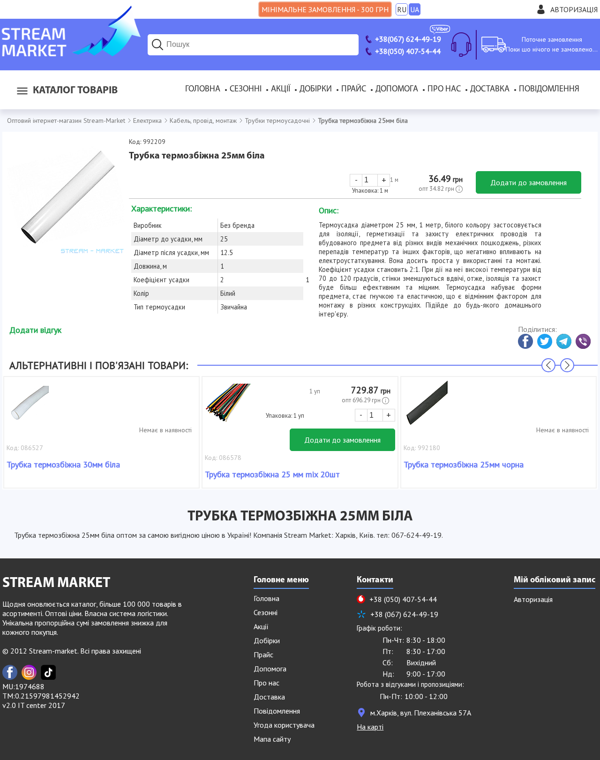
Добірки (316, 89)
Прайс (353, 89)
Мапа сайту (272, 739)
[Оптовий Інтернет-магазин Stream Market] (70, 53)
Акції (280, 89)
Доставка (490, 89)
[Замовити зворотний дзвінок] (461, 44)
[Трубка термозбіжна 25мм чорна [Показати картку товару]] (427, 407)
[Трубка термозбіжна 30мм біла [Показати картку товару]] (30, 407)
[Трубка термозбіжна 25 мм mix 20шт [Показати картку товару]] (228, 407)
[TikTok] (48, 672)
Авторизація (574, 9)
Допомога (396, 89)
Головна (202, 89)
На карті (370, 726)
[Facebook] (9, 672)
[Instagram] (29, 672)
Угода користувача (284, 725)
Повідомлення (549, 89)
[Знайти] (157, 44)
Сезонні (246, 89)
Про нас (444, 89)
